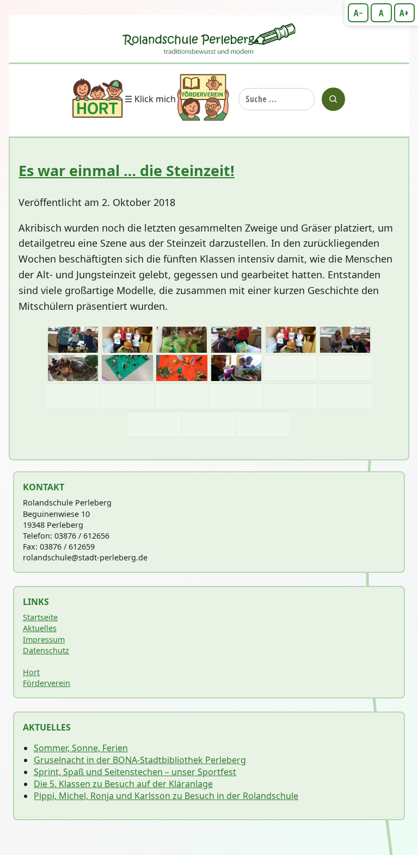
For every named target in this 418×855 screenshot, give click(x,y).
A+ (404, 13)
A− (358, 13)
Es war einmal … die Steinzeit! (127, 170)
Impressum (44, 639)
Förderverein (46, 683)
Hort (31, 672)
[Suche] (333, 99)
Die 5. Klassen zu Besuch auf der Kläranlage (123, 784)
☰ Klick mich (150, 99)
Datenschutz (46, 650)
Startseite (40, 617)
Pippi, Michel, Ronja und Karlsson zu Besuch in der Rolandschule (166, 796)
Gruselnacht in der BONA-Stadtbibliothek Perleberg (140, 760)
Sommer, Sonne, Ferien (81, 748)
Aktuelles (40, 628)
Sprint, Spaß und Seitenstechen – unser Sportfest (135, 772)
